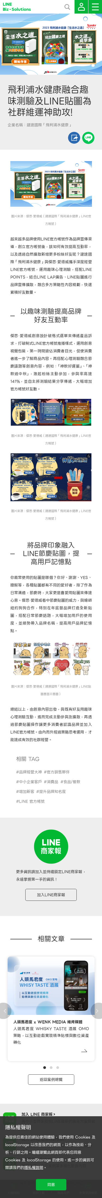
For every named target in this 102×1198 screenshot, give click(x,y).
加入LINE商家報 (51, 895)
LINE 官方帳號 (32, 801)
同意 (51, 1185)
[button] (44, 1067)
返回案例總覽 (51, 1080)
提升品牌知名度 (52, 792)
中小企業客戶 (30, 782)
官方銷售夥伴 (58, 772)
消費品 (52, 782)
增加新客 (26, 792)
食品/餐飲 (71, 782)
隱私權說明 (33, 1168)
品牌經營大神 (30, 772)
